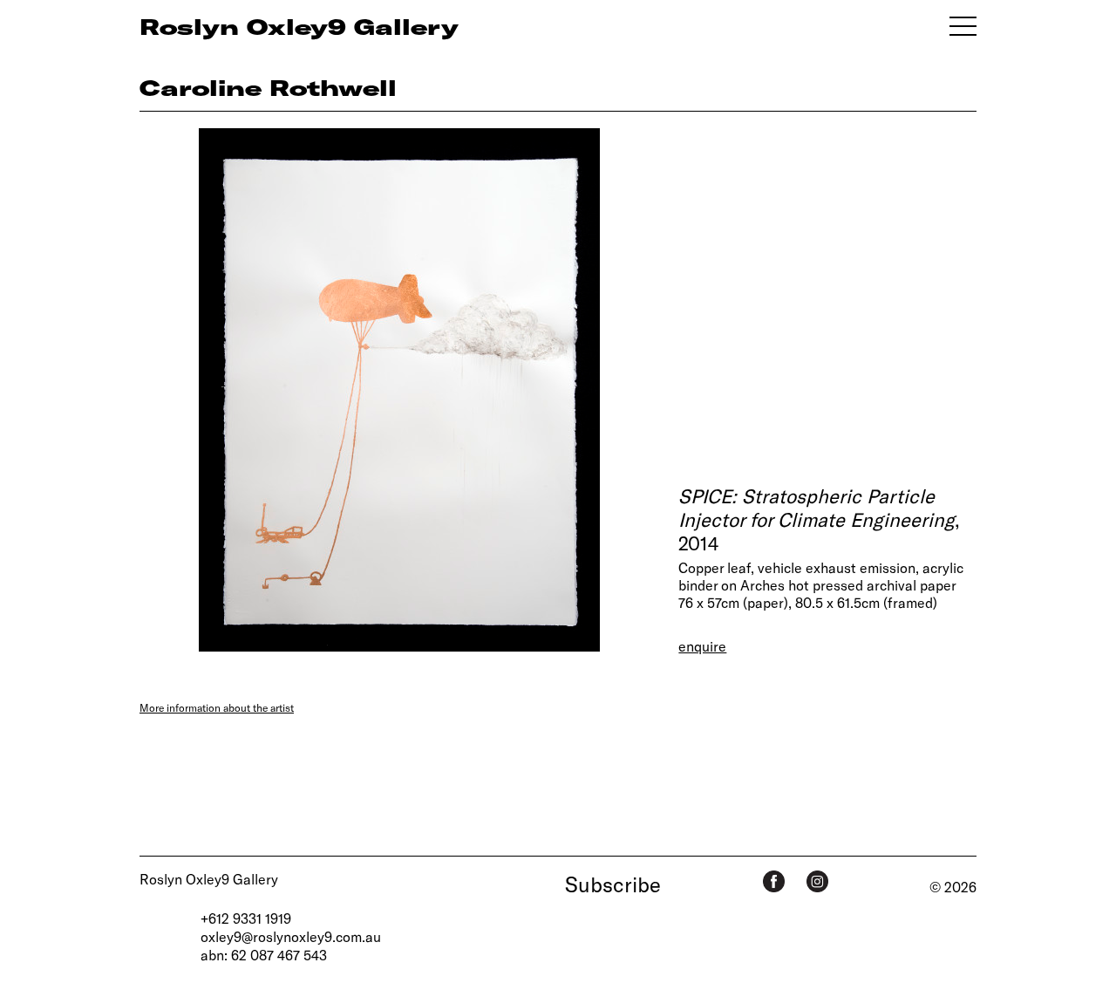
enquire (702, 646)
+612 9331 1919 (246, 918)
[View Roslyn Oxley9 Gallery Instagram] (817, 881)
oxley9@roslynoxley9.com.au (291, 936)
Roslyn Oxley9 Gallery (209, 879)
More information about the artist (217, 707)
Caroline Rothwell (268, 87)
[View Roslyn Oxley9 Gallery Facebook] (774, 881)
